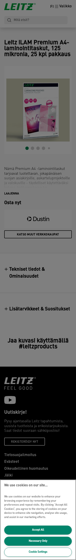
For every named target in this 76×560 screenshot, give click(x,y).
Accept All (38, 530)
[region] (38, 520)
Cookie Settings (38, 552)
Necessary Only (38, 541)
